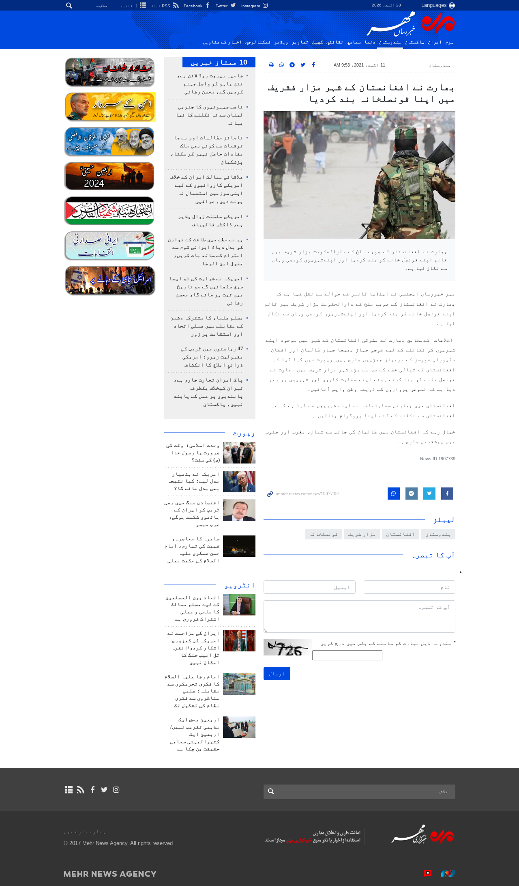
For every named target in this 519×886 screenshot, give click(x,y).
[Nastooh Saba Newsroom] (444, 873)
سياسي (354, 42)
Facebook (194, 6)
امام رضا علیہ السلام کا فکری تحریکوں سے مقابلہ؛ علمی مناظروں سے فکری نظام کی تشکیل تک (192, 691)
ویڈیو (281, 42)
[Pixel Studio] (423, 873)
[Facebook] (92, 790)
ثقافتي (334, 42)
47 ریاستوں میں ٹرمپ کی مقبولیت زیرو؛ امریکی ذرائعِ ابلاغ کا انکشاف (212, 357)
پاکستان (415, 42)
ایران (435, 42)
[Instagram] (116, 790)
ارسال (277, 673)
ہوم (449, 42)
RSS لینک (161, 6)
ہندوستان (390, 42)
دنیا (369, 42)
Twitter (222, 6)
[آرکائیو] (69, 790)
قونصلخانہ (323, 534)
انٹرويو (239, 585)
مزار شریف (362, 534)
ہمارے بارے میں (85, 831)
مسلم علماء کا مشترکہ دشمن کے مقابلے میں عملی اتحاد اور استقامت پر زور (206, 326)
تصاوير (300, 42)
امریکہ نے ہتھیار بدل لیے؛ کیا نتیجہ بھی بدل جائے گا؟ (193, 481)
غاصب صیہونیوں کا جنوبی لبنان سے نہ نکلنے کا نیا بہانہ (209, 115)
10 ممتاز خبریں (219, 62)
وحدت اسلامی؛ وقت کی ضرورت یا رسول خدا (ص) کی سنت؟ (193, 452)
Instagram (251, 6)
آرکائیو (129, 6)
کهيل (317, 42)
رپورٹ (244, 433)
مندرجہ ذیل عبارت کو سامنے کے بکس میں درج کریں (387, 643)
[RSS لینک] (80, 790)
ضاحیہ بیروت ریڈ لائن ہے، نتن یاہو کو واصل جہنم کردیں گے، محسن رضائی (210, 84)
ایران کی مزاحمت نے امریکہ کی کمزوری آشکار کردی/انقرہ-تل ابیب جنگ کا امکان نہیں (193, 647)
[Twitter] (104, 790)
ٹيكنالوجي (258, 42)
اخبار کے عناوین (222, 42)
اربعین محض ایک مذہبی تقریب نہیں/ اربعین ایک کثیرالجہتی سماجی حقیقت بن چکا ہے (195, 734)
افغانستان (400, 534)
